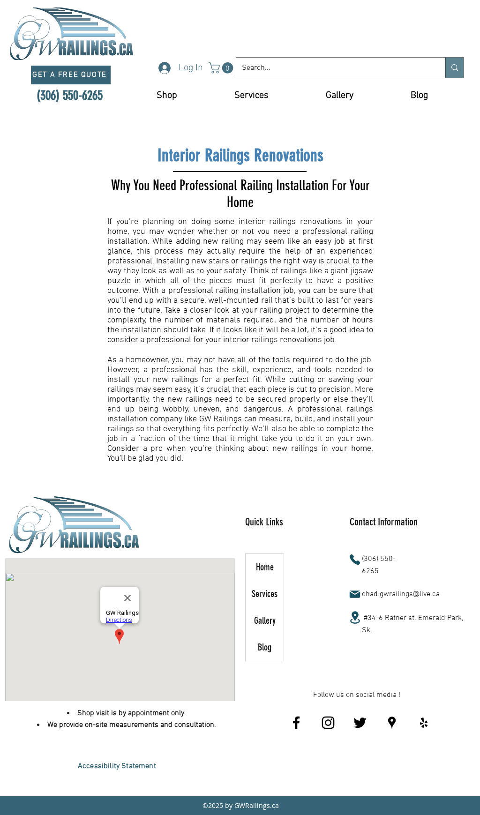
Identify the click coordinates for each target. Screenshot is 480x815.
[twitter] (360, 722)
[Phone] (355, 559)
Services (265, 593)
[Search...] (454, 68)
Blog (264, 647)
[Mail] (355, 594)
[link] (222, 68)
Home (265, 567)
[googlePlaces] (391, 722)
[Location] (355, 617)
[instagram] (328, 722)
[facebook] (296, 722)
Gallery (265, 620)
